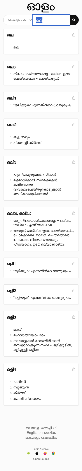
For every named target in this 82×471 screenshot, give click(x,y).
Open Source (41, 459)
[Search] (74, 20)
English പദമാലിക (41, 432)
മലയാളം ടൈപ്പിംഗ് (41, 427)
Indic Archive (41, 449)
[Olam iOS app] (36, 453)
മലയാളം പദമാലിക (41, 437)
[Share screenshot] (73, 35)
